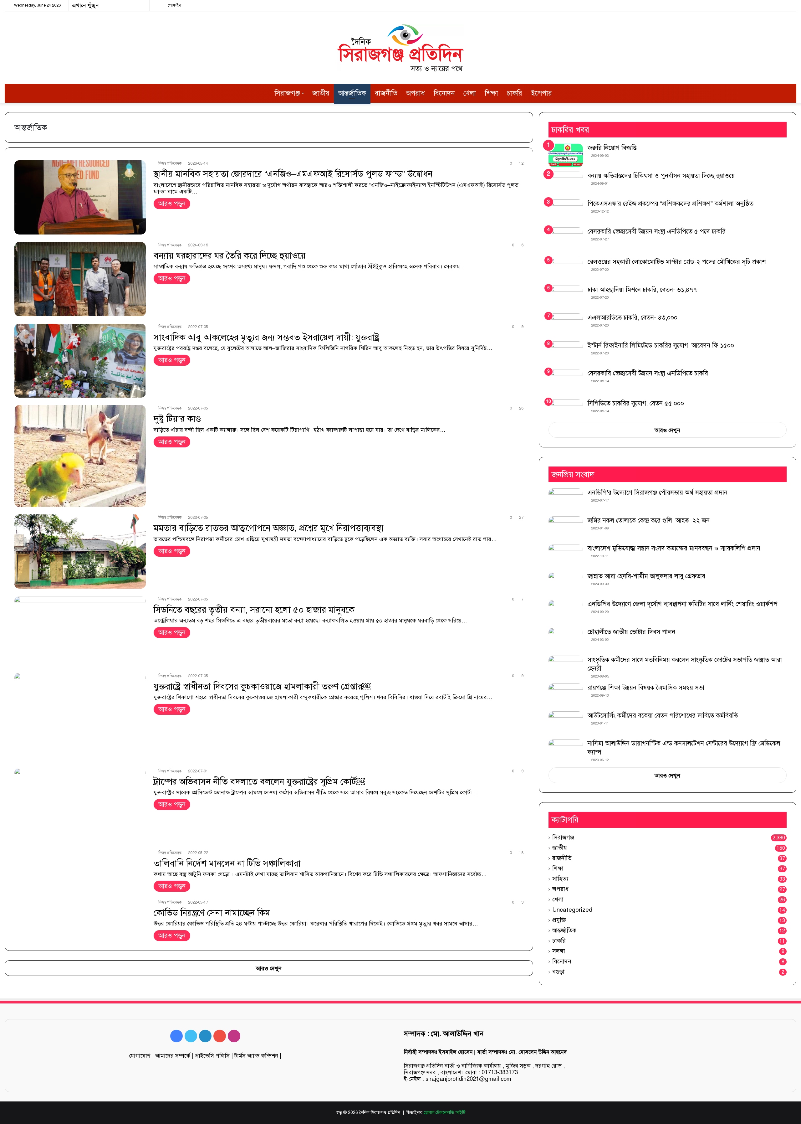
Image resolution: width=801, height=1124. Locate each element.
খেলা (469, 93)
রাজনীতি (386, 93)
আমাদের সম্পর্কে (172, 1055)
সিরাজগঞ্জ (287, 93)
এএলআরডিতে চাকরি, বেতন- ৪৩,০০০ (632, 318)
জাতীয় (320, 93)
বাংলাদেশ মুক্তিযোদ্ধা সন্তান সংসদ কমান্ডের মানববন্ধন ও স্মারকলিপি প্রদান (674, 548)
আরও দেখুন (667, 430)
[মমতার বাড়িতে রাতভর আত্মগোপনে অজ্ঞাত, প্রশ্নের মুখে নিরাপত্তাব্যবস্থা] (80, 551)
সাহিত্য (560, 878)
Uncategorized (572, 909)
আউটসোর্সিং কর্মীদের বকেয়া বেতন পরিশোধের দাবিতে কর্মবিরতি (663, 715)
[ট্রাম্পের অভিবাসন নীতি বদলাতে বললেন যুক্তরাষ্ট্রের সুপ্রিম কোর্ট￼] (80, 805)
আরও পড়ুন (172, 204)
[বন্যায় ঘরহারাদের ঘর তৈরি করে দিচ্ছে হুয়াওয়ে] (80, 279)
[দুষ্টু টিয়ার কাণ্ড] (80, 456)
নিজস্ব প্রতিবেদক (169, 163)
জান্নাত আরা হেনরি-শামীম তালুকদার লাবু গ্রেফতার (646, 576)
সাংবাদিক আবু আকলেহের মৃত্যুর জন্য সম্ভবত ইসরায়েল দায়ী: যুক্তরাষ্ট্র (266, 337)
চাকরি (514, 93)
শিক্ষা (491, 93)
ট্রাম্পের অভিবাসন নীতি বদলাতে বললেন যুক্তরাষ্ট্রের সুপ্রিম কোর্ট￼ (259, 781)
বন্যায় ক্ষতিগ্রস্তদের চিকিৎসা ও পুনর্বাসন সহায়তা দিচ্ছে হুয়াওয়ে (661, 176)
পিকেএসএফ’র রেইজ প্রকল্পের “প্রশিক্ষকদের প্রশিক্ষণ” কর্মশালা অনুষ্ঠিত (670, 204)
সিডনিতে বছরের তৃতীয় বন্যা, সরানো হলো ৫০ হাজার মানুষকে (254, 609)
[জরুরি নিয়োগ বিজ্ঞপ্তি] (565, 155)
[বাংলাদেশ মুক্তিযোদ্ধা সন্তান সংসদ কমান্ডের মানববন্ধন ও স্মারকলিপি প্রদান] (565, 556)
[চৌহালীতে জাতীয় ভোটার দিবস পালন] (565, 639)
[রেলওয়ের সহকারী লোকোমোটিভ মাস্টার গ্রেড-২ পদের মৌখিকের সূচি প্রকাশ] (565, 269)
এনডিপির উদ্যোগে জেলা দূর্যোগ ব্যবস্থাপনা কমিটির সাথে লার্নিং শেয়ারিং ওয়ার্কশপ (683, 604)
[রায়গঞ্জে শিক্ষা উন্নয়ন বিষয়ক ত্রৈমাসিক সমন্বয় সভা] (565, 695)
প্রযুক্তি (559, 920)
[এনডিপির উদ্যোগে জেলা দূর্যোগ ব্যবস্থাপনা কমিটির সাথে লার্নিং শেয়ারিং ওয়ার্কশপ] (565, 611)
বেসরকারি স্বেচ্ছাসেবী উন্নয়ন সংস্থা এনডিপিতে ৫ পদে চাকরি (657, 231)
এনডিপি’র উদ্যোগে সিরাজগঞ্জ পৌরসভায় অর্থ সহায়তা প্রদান (657, 493)
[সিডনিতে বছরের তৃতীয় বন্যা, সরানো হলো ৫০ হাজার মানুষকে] (80, 630)
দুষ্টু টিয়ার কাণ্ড (177, 418)
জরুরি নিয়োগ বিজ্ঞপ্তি (612, 148)
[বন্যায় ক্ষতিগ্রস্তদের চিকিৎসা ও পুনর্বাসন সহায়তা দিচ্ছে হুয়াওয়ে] (565, 183)
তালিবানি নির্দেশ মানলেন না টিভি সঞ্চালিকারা (227, 863)
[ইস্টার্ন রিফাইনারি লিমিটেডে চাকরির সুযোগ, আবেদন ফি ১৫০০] (565, 353)
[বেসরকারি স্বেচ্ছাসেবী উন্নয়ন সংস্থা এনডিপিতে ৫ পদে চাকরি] (565, 240)
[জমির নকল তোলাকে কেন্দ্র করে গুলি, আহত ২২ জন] (565, 528)
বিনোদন (444, 93)
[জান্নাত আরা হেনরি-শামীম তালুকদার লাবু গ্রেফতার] (565, 584)
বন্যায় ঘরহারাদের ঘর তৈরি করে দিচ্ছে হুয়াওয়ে (230, 255)
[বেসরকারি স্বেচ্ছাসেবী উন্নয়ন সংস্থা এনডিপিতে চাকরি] (565, 382)
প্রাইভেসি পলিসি (212, 1055)
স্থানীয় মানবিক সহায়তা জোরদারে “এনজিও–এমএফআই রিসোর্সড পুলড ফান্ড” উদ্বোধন (293, 173)
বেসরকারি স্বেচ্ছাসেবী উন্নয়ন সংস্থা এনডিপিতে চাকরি (648, 373)
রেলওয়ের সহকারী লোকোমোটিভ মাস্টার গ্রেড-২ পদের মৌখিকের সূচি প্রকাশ (677, 262)
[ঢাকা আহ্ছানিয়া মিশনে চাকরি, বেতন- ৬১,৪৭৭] (565, 297)
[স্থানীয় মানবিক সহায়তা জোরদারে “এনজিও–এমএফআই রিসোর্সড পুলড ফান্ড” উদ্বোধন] (80, 197)
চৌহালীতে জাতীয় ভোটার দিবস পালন (631, 632)
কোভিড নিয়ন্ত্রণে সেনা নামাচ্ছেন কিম (212, 912)
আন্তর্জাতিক (352, 93)
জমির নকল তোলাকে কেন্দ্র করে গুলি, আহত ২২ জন (649, 520)
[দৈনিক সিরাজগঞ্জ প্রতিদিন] (400, 47)
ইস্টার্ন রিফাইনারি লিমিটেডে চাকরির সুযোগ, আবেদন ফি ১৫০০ (661, 345)
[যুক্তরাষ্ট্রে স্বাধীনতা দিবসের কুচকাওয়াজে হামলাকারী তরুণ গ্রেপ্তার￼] (80, 717)
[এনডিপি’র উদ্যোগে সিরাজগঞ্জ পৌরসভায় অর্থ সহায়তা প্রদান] (565, 500)
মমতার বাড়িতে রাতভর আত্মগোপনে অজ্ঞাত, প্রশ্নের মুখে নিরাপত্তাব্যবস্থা (269, 528)
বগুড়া (558, 971)
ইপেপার (541, 93)
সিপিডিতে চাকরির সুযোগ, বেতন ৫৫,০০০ (636, 403)
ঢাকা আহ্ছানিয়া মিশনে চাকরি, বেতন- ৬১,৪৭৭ (642, 290)
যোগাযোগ (140, 1055)
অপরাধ (415, 93)
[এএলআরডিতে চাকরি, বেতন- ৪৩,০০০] (565, 325)
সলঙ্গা (558, 951)
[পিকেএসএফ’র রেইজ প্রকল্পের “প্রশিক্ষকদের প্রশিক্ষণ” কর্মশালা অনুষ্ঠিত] (565, 211)
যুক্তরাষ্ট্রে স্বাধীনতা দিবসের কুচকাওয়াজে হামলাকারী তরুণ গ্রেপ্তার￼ (262, 686)
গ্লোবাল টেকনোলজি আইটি (444, 1112)
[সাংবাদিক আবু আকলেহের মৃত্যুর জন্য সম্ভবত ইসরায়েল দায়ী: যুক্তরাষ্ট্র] (80, 361)
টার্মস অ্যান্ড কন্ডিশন (256, 1055)
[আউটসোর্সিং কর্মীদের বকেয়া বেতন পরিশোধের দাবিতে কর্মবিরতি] (565, 723)
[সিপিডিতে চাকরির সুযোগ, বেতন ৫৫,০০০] (565, 408)
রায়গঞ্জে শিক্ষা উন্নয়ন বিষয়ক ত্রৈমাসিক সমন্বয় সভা (646, 688)
